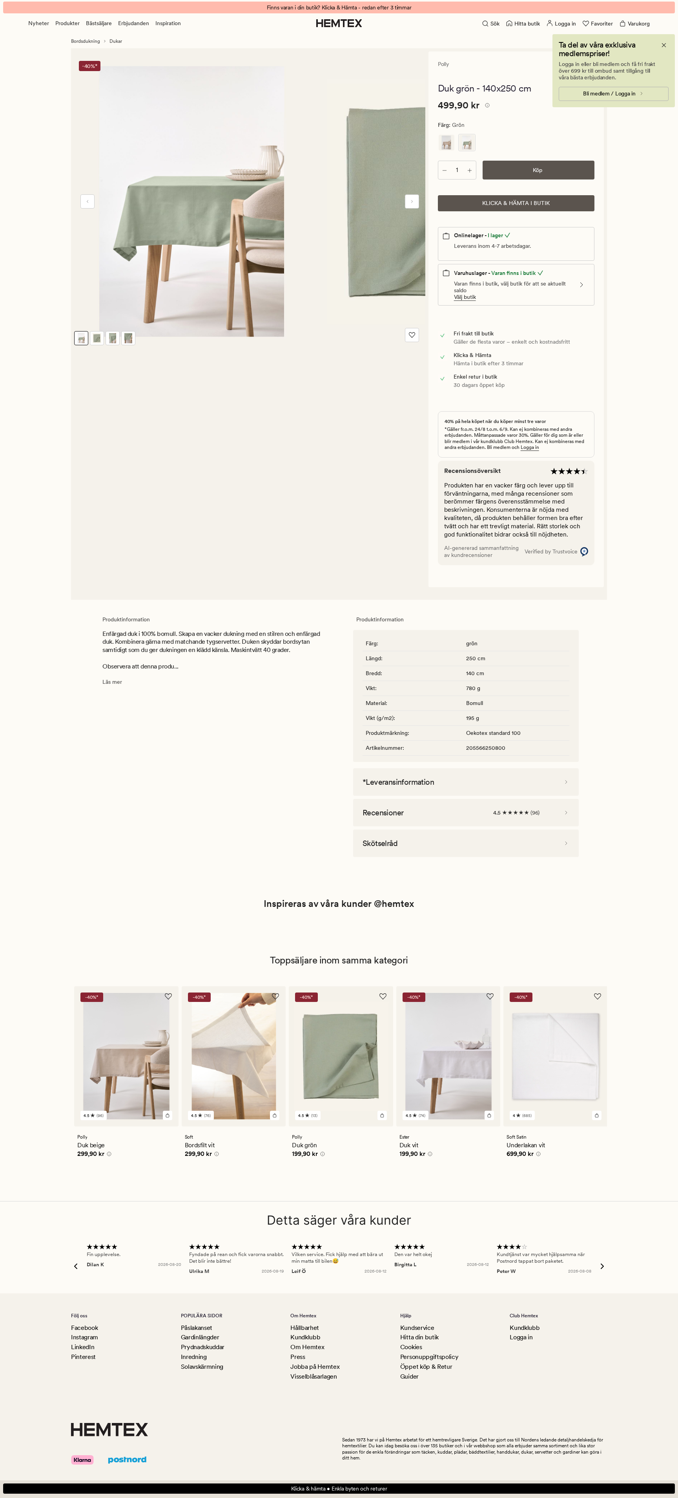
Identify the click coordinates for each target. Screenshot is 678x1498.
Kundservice (417, 1327)
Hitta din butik (419, 1337)
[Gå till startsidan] (339, 23)
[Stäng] (664, 45)
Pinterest (83, 1357)
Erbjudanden (133, 23)
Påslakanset (196, 1327)
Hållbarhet (304, 1327)
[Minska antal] (444, 170)
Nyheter (38, 23)
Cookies (411, 1347)
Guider (409, 1376)
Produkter (67, 23)
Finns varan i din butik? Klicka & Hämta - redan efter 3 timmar (339, 7)
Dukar (115, 41)
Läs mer (112, 682)
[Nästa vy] (412, 201)
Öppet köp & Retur (426, 1366)
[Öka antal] (470, 170)
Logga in (530, 447)
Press (297, 1357)
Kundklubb (305, 1337)
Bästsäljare (99, 23)
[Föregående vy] (87, 201)
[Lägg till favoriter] (412, 335)
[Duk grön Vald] (467, 142)
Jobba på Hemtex (314, 1366)
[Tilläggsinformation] (486, 106)
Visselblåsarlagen (313, 1376)
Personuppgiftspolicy (429, 1357)
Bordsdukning (85, 41)
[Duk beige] (446, 142)
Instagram (84, 1337)
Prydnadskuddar (203, 1347)
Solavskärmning (202, 1366)
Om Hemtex (307, 1347)
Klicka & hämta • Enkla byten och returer (339, 1488)
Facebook (84, 1327)
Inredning (194, 1357)
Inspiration (168, 23)
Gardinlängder (200, 1337)
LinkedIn (82, 1347)
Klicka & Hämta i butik (516, 203)
